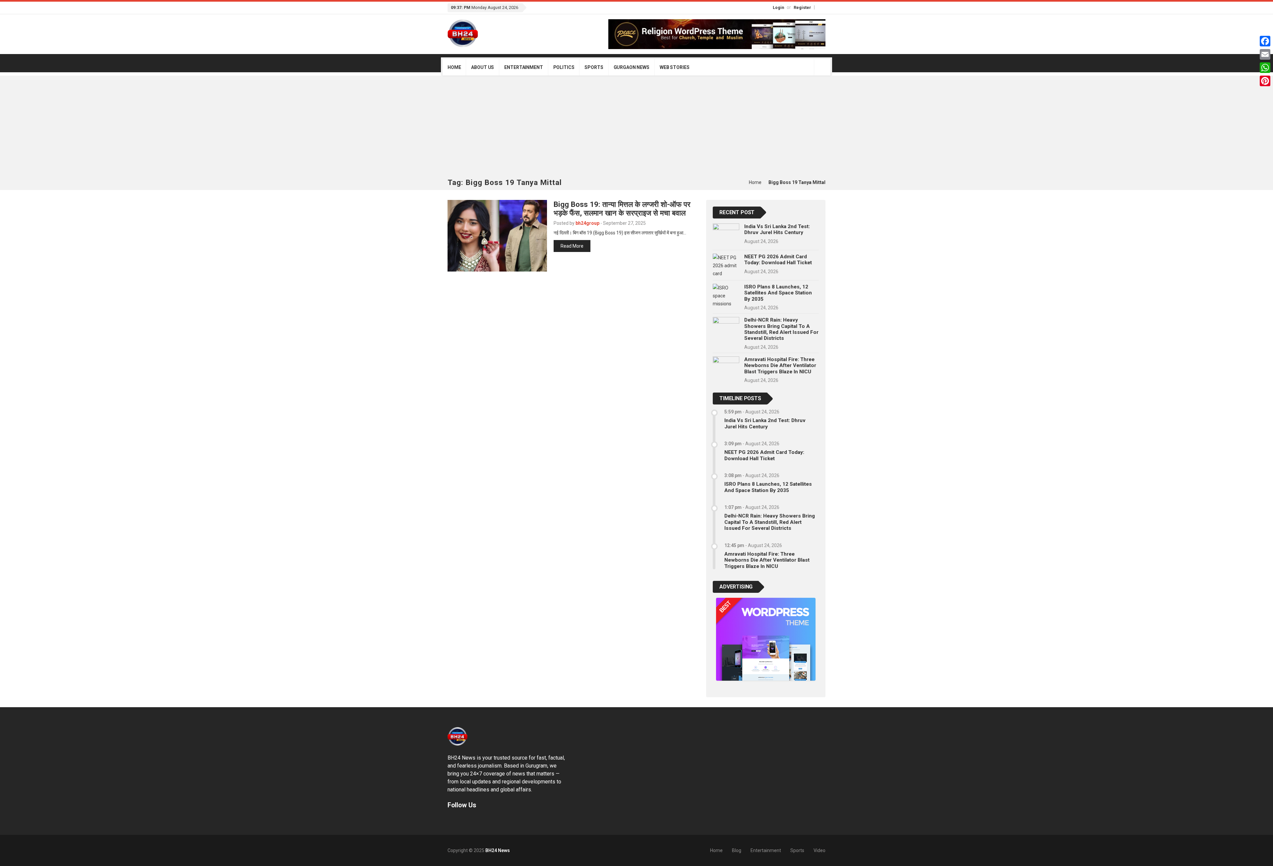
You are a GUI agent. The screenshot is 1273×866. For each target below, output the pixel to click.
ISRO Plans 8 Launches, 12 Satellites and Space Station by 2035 (778, 293)
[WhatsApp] (1265, 67)
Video (819, 850)
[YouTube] (824, 7)
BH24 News (497, 850)
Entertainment (523, 67)
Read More (572, 246)
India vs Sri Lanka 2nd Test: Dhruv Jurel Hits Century (777, 229)
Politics (564, 67)
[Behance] (455, 821)
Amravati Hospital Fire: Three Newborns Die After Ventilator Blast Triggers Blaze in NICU (780, 365)
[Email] (1265, 54)
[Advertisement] (636, 128)
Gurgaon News (631, 67)
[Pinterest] (1265, 81)
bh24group (587, 223)
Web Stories (674, 67)
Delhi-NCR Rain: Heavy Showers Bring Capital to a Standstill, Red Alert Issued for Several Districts (781, 329)
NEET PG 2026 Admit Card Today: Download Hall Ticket (778, 260)
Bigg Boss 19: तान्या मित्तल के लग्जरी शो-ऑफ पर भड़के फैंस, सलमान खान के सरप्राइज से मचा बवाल (622, 208)
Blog (736, 850)
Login (778, 7)
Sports (593, 67)
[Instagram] (821, 7)
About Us (482, 67)
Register (802, 7)
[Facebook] (818, 7)
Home (454, 67)
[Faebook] (449, 821)
